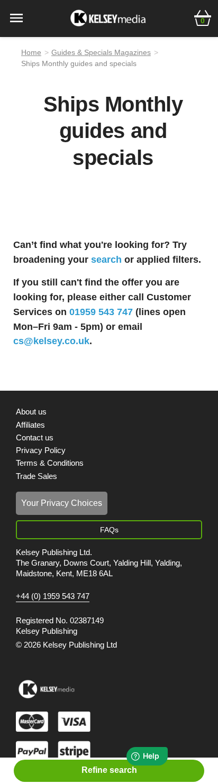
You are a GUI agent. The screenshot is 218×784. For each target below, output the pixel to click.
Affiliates (30, 424)
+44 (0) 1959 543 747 (52, 596)
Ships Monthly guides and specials (79, 63)
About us (31, 411)
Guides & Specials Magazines (101, 52)
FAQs (109, 529)
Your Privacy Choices (61, 503)
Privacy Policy (41, 450)
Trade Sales (36, 476)
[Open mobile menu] (16, 17)
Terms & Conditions (50, 462)
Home (31, 52)
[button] (202, 17)
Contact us (34, 437)
